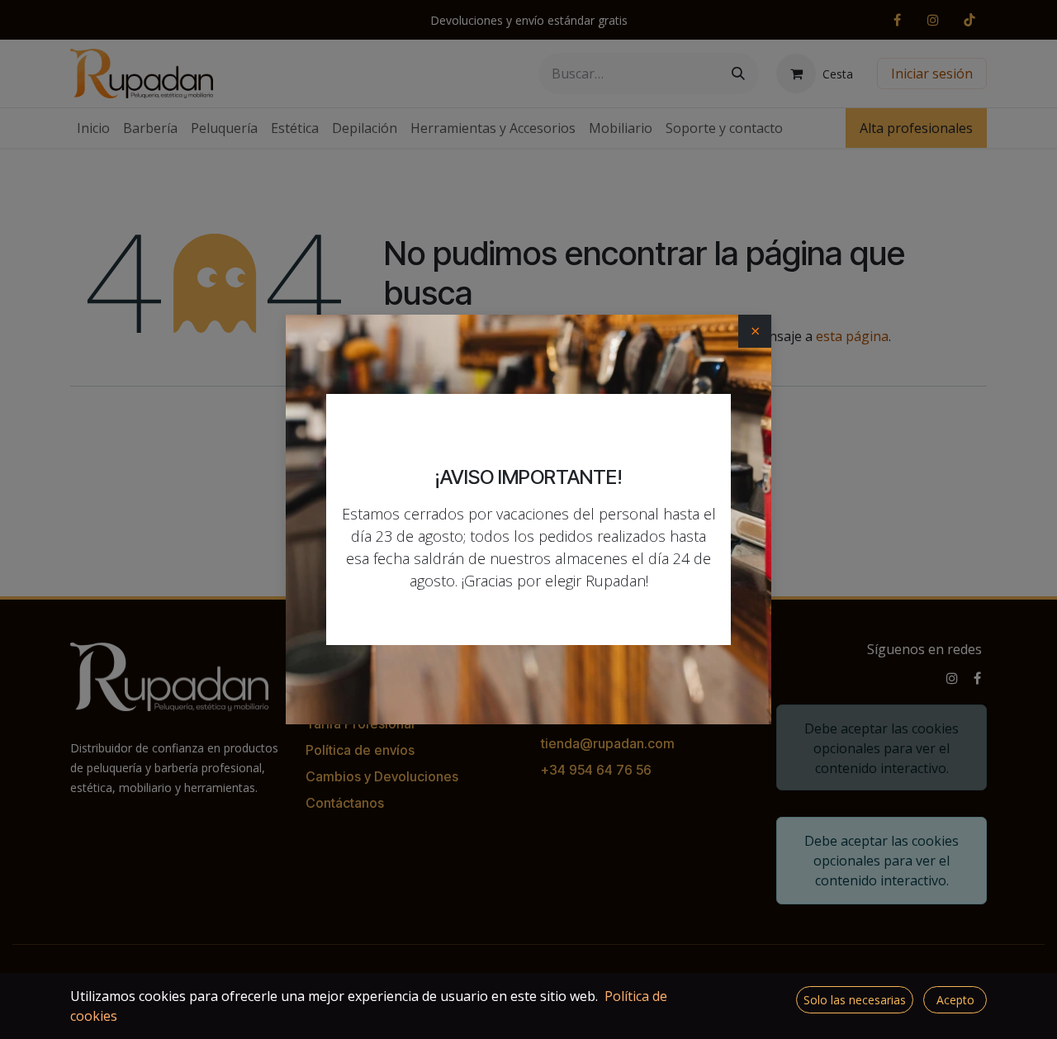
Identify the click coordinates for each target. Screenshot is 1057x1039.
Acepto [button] (955, 1000)
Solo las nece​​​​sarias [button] (854, 1000)
